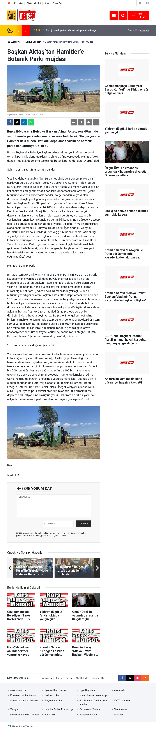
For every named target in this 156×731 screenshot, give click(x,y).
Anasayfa (16, 42)
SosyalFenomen (88, 714)
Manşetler (18, 3)
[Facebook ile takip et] (122, 678)
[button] (81, 122)
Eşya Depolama (88, 690)
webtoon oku (52, 695)
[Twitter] (17, 122)
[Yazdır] (74, 122)
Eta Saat (118, 714)
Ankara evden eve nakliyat (24, 700)
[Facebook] (10, 122)
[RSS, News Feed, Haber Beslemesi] (145, 678)
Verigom (14, 709)
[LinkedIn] (24, 122)
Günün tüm (138, 30)
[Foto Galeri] (147, 3)
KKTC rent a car (122, 700)
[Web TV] (140, 3)
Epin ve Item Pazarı (55, 690)
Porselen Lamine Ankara (23, 695)
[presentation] (18, 30)
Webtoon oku (121, 709)
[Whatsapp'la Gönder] (31, 122)
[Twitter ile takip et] (130, 678)
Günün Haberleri (34, 3)
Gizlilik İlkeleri (82, 678)
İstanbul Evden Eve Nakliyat (59, 709)
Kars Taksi (50, 714)
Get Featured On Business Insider (93, 702)
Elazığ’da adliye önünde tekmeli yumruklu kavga (71, 30)
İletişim (69, 678)
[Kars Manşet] (21, 15)
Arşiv (47, 3)
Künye (59, 678)
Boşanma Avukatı (54, 700)
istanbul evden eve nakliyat (94, 695)
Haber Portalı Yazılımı (22, 726)
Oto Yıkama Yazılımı (90, 709)
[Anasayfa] (9, 3)
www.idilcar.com (18, 690)
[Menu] (114, 15)
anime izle (119, 690)
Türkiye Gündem (33, 42)
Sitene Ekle (57, 3)
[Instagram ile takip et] (137, 678)
